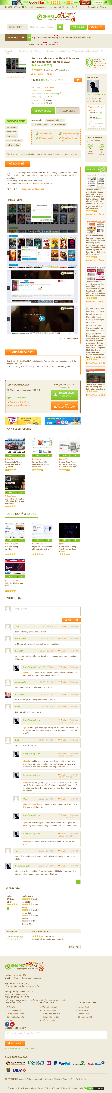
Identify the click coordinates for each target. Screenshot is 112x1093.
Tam (17, 851)
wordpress (11, 136)
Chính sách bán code (16, 1014)
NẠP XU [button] (80, 27)
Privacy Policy (44, 1088)
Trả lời (63, 626)
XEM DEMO (68, 111)
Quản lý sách (68, 1079)
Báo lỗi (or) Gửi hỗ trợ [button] (19, 402)
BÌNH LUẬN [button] (72, 620)
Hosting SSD (83, 1007)
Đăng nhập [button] (93, 7)
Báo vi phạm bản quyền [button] (19, 405)
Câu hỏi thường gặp (15, 1017)
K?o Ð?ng (20, 694)
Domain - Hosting (36, 44)
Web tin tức (81, 1079)
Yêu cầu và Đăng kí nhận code (20, 1048)
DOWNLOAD (44, 111)
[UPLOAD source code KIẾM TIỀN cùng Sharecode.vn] (56, 2)
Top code (36, 37)
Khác (63, 544)
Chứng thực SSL (85, 1017)
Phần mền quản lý (35, 1079)
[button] (64, 395)
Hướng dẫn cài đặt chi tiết (32, 189)
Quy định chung (14, 1010)
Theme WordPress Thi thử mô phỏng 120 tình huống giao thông (95, 386)
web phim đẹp (13, 145)
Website (47, 90)
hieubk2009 (20, 639)
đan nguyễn (20, 682)
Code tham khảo (67, 37)
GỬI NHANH (16, 1043)
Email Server (83, 1014)
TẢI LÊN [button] (98, 27)
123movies (11, 127)
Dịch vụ (52, 44)
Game (22, 1079)
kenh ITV (19, 651)
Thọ (17, 626)
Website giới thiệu (52, 1079)
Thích (72, 626)
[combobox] (17, 26)
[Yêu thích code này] (78, 80)
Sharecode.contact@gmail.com (38, 7)
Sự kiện (75, 7)
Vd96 (17, 706)
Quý (17, 740)
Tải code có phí (40, 125)
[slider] (36, 69)
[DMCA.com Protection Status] (94, 1088)
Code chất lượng (50, 37)
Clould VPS (83, 1010)
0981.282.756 (14, 7)
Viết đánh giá (63, 70)
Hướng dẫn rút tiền (50, 1017)
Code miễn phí (83, 37)
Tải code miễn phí (55, 120)
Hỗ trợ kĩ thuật (58, 125)
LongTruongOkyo (31, 667)
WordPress (49, 87)
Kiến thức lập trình (62, 7)
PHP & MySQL (12, 544)
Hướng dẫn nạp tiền (51, 1014)
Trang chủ (9, 51)
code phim (11, 132)
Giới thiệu (11, 1007)
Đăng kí (103, 7)
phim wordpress (14, 140)
